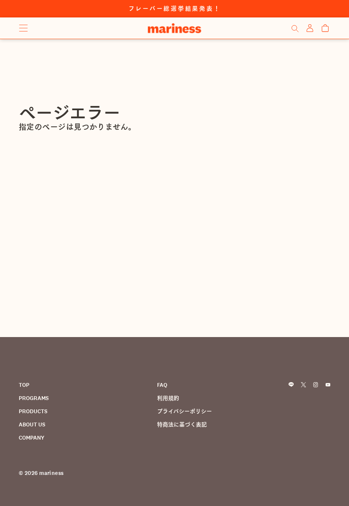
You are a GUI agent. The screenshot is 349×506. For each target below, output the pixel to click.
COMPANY (31, 438)
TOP (24, 385)
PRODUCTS (33, 411)
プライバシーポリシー (184, 411)
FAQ (162, 385)
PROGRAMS (34, 398)
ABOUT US (32, 425)
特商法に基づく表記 (182, 425)
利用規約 (168, 398)
